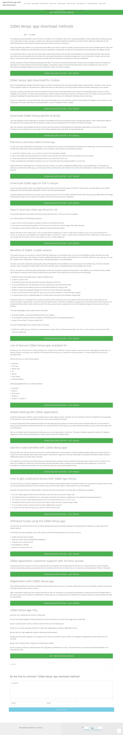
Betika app (44, 3)
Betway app (61, 3)
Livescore (81, 10)
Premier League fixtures (92, 730)
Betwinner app (50, 10)
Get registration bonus (61, 656)
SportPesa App (92, 3)
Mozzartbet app (70, 10)
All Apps (27, 3)
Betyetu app (71, 3)
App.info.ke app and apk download (12, 3)
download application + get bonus (61, 73)
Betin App (52, 3)
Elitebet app (81, 3)
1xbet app (102, 3)
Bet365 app (35, 3)
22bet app (60, 10)
